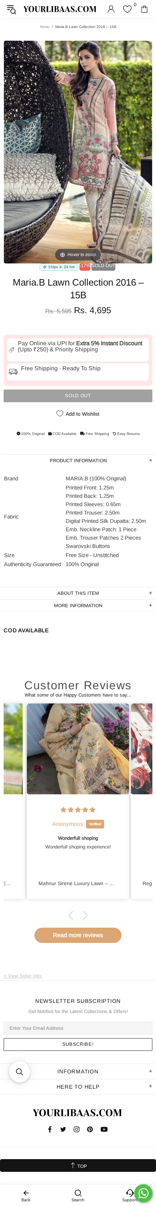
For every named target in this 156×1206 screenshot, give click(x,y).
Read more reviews (78, 935)
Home (45, 27)
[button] (72, 915)
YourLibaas (60, 9)
